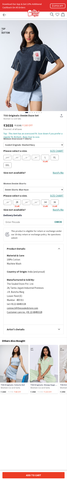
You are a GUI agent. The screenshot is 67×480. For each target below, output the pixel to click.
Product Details (16, 248)
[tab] (33, 248)
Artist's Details (16, 329)
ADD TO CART (33, 475)
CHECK (58, 221)
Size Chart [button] (57, 150)
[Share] (61, 115)
